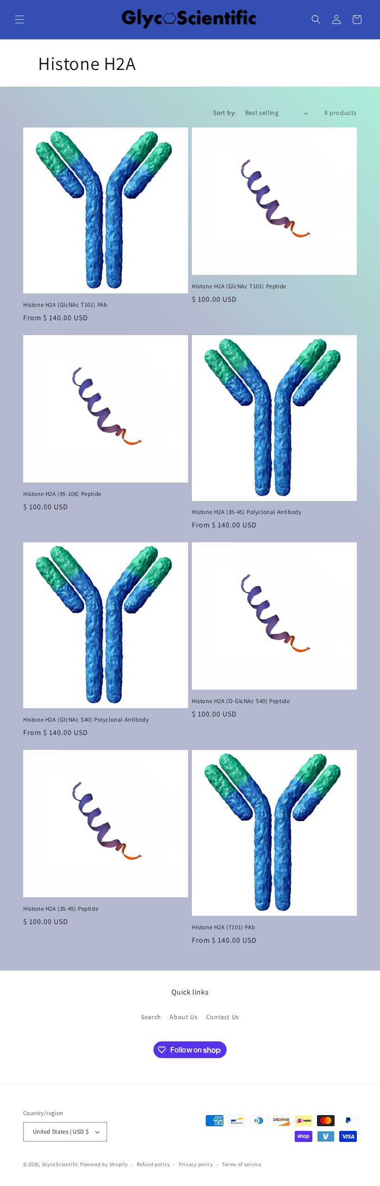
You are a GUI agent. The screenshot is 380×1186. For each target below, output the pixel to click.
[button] (19, 19)
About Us (183, 1017)
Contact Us (222, 1017)
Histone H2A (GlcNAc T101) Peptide (239, 286)
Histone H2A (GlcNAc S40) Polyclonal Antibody (86, 719)
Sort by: (224, 112)
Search (151, 1017)
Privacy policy (196, 1164)
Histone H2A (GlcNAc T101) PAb (65, 305)
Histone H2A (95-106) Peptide (62, 494)
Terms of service (241, 1164)
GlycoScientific (60, 1164)
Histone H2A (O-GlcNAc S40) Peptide (241, 701)
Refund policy (153, 1164)
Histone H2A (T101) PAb (223, 927)
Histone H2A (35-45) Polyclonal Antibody (246, 512)
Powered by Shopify (104, 1164)
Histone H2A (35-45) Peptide (60, 909)
